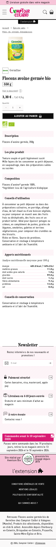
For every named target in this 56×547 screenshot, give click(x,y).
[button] (4, 12)
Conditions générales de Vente (28, 484)
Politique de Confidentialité (28, 494)
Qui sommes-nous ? (28, 503)
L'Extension (40, 543)
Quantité (5, 103)
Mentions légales (28, 489)
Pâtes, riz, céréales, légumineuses (17, 32)
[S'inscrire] (47, 363)
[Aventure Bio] (28, 459)
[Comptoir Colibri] (19, 12)
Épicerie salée (19, 28)
